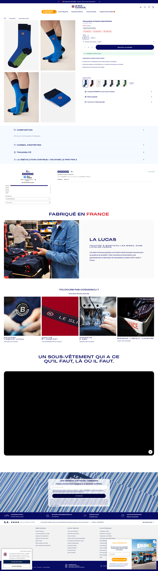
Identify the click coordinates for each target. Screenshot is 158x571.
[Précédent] (59, 1)
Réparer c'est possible (132, 516)
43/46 (92, 38)
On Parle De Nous (104, 552)
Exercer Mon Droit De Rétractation (76, 538)
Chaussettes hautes (24, 18)
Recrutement (103, 550)
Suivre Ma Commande (73, 533)
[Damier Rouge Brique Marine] (92, 83)
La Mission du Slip (104, 531)
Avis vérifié (152, 171)
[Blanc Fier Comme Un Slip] (98, 83)
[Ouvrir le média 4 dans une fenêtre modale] (57, 97)
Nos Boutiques (103, 555)
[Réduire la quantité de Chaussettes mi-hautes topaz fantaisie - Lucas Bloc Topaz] (85, 47)
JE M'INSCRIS (79, 496)
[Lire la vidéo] (79, 413)
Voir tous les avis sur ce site (28, 182)
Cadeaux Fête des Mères (42, 536)
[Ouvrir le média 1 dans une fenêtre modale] (21, 45)
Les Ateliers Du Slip (105, 545)
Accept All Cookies (16, 561)
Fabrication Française (105, 533)
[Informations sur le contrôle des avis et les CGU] (35, 179)
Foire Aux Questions (73, 531)
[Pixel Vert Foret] (118, 83)
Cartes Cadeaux (40, 531)
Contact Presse (71, 550)
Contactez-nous (93, 516)
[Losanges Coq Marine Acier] (105, 83)
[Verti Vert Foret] (124, 83)
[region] (16, 559)
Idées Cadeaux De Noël (42, 543)
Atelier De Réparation (73, 543)
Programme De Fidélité (106, 536)
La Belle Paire (103, 543)
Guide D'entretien (72, 548)
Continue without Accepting (25, 551)
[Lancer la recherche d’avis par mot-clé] (49, 202)
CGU (35, 567)
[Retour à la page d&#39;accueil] (5, 18)
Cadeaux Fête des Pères (42, 538)
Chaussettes (12, 18)
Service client (94, 514)
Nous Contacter (72, 552)
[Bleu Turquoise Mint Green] (85, 83)
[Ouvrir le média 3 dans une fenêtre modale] (21, 97)
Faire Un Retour (72, 536)
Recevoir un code (119, 559)
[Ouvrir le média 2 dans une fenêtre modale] (57, 45)
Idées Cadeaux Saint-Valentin (43, 545)
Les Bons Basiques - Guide (43, 533)
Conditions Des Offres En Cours (76, 540)
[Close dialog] (154, 541)
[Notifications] (141, 7)
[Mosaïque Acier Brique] (111, 83)
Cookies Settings (46, 567)
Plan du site (39, 567)
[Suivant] (99, 1)
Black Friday (39, 540)
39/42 (85, 38)
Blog (101, 557)
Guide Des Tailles (72, 545)
